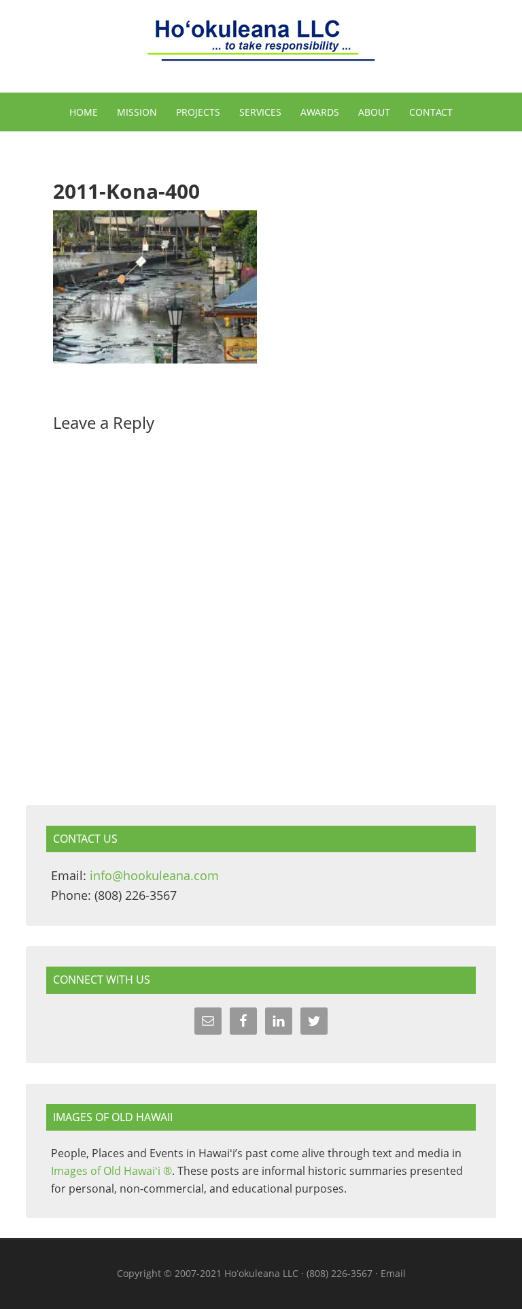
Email (393, 1273)
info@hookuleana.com (154, 875)
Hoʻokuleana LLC (260, 48)
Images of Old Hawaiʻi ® (111, 1170)
